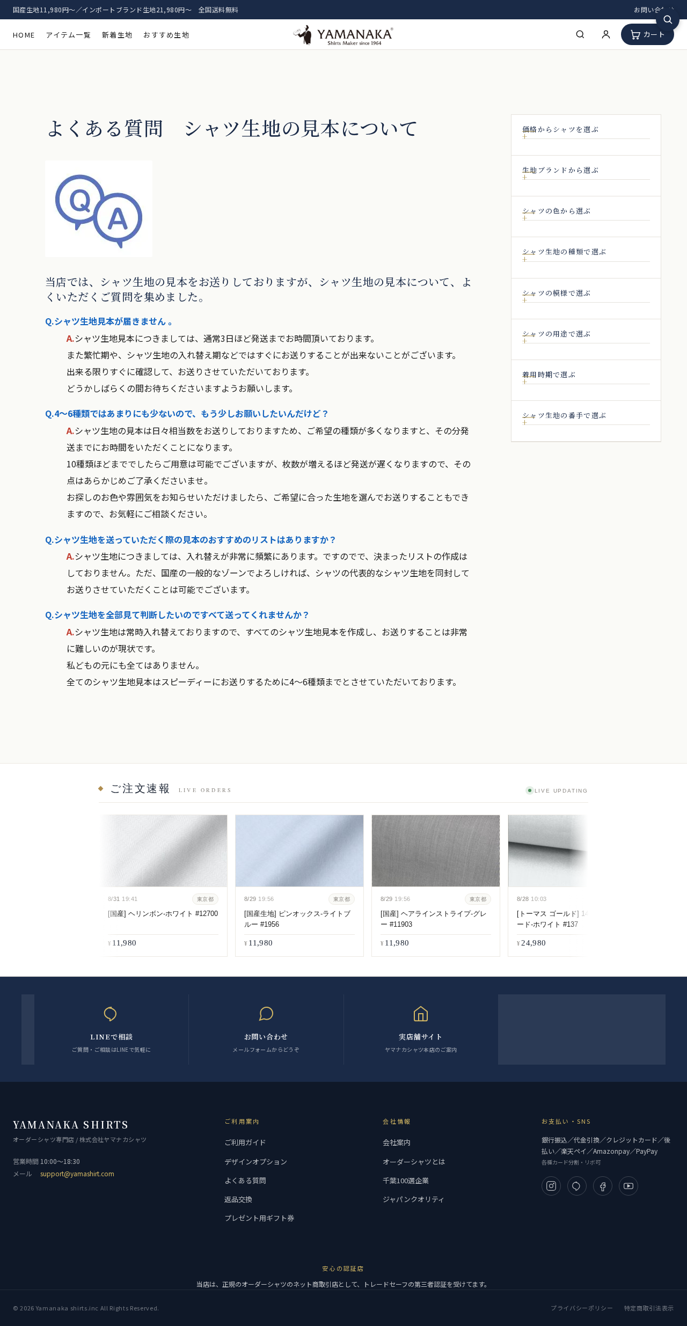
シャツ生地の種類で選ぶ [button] (564, 252)
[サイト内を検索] (667, 19)
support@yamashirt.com (77, 1173)
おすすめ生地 (166, 35)
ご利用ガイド (245, 1142)
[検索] (580, 34)
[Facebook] (602, 1186)
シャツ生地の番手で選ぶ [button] (564, 415)
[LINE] (577, 1186)
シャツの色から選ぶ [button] (556, 211)
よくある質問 (245, 1180)
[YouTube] (628, 1186)
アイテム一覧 (68, 35)
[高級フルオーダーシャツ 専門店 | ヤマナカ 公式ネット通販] (343, 34)
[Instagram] (551, 1186)
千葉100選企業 (406, 1180)
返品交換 (238, 1199)
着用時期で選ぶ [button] (549, 374)
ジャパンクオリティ (414, 1199)
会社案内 (397, 1142)
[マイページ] (606, 34)
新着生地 (117, 35)
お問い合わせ (654, 9)
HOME (24, 35)
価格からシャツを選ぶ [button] (560, 129)
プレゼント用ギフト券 (259, 1218)
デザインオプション (255, 1161)
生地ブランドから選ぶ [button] (560, 170)
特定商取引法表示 (649, 1307)
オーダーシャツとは (414, 1161)
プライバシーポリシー (582, 1307)
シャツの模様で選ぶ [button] (556, 293)
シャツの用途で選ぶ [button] (556, 334)
